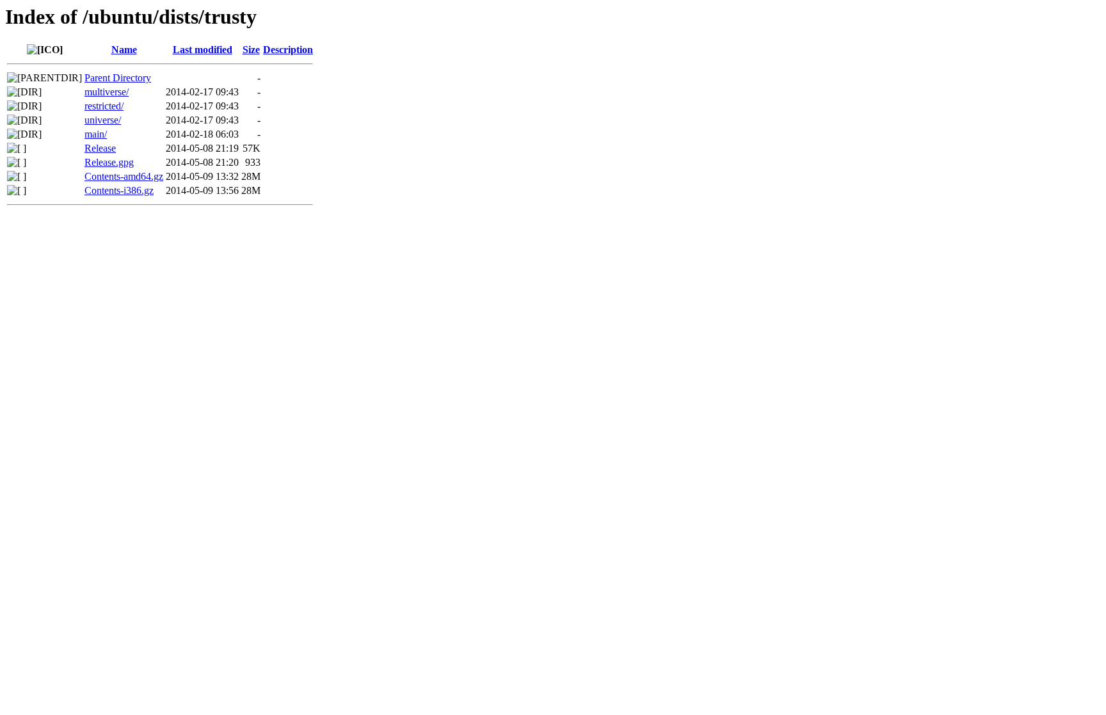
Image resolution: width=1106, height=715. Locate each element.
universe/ (102, 120)
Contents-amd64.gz (123, 176)
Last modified (202, 49)
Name (124, 49)
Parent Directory (117, 77)
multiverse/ (106, 91)
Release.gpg (109, 162)
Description (288, 49)
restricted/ (104, 105)
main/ (95, 134)
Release (100, 148)
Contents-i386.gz (119, 190)
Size (251, 49)
